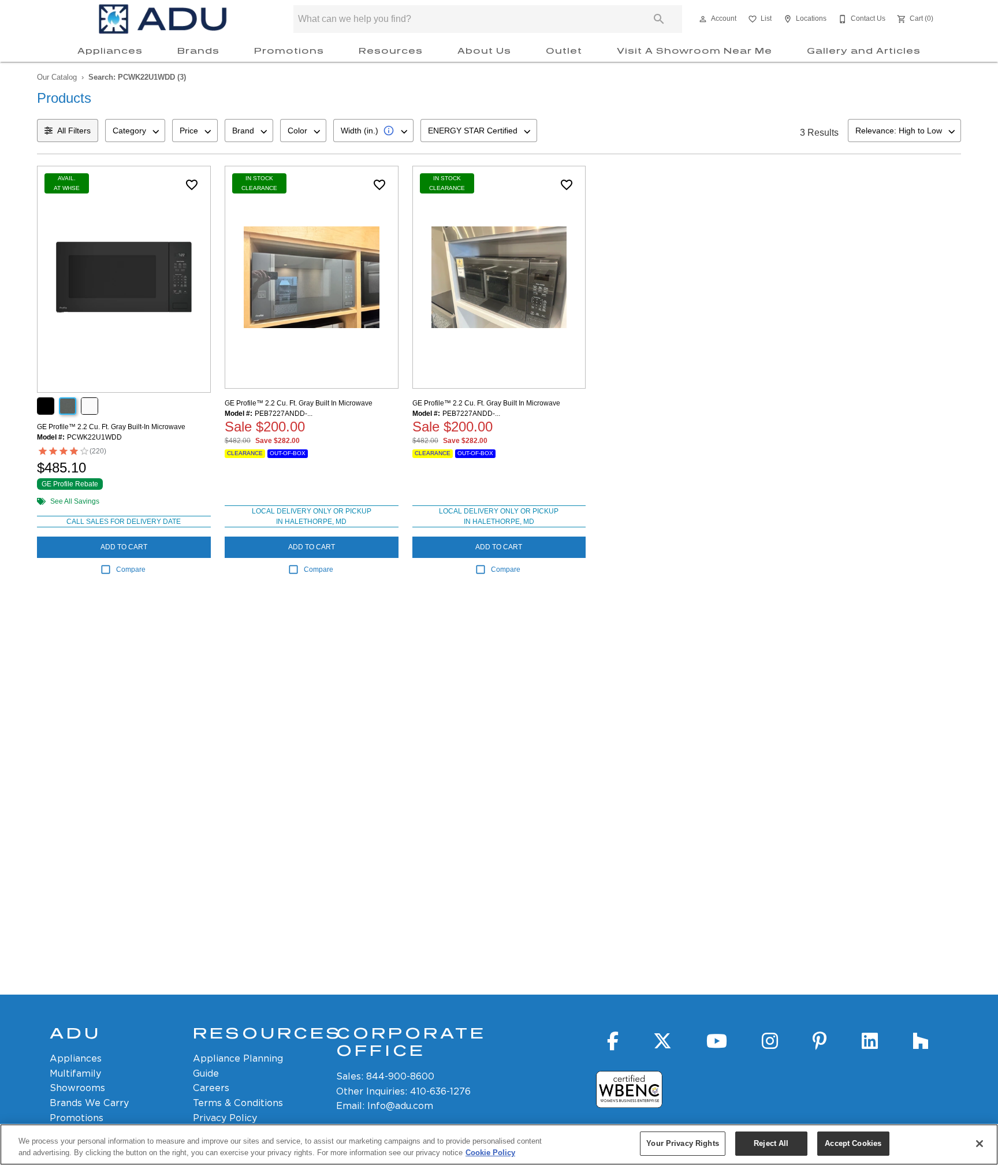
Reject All (771, 1143)
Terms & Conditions (238, 1102)
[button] (703, 19)
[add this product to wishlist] (192, 185)
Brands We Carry (89, 1102)
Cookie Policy (490, 1152)
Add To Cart (123, 547)
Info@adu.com (400, 1105)
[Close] (979, 1143)
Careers (211, 1087)
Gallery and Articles (864, 50)
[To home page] (162, 19)
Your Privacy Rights (682, 1143)
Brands (198, 50)
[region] (499, 1144)
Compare (131, 569)
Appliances (110, 50)
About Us (484, 50)
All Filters (74, 130)
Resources (391, 50)
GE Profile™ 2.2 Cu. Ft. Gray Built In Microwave (299, 403)
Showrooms (77, 1087)
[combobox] (135, 130)
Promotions (289, 50)
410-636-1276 (440, 1091)
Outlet (564, 50)
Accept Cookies (853, 1143)
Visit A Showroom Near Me (694, 50)
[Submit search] (658, 19)
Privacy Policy (225, 1117)
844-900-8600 (400, 1076)
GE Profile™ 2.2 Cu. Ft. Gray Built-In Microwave (111, 427)
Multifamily (75, 1073)
